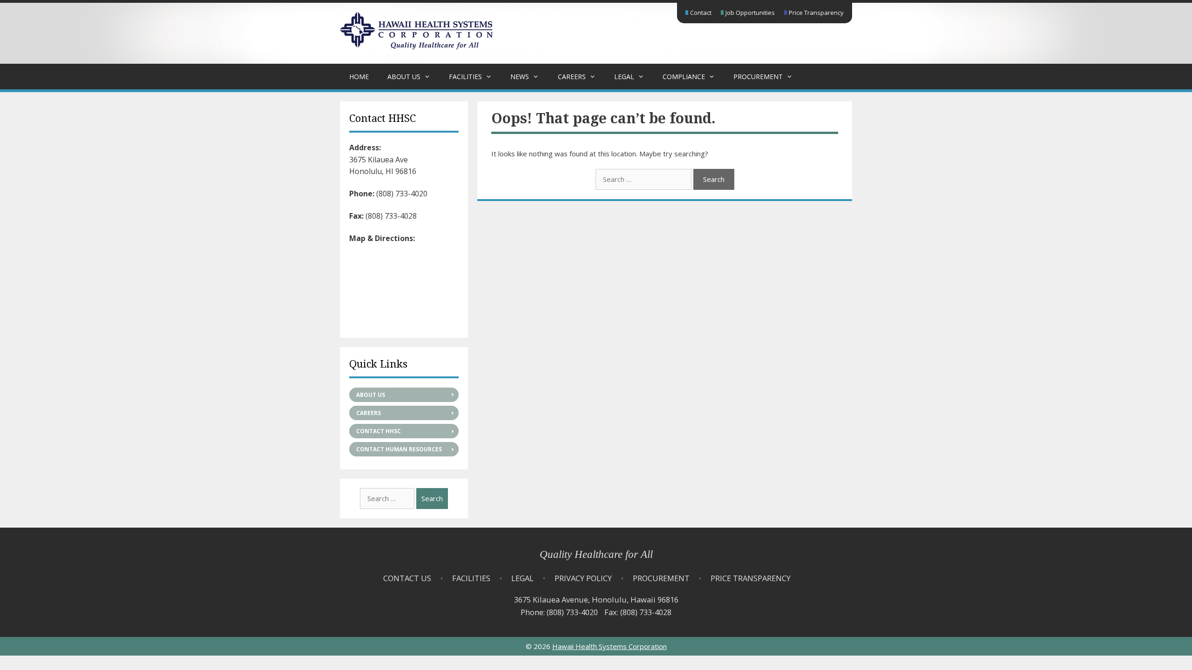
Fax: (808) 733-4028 (637, 612)
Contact (700, 12)
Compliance (684, 76)
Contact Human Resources (399, 449)
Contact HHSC (378, 431)
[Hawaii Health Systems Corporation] (416, 46)
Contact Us (407, 578)
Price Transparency (816, 12)
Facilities (465, 76)
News (519, 76)
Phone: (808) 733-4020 (559, 612)
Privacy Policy (583, 578)
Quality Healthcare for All (596, 554)
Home (359, 76)
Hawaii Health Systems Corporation (609, 646)
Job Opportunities (750, 12)
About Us (403, 76)
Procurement (758, 76)
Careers (572, 76)
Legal (624, 76)
